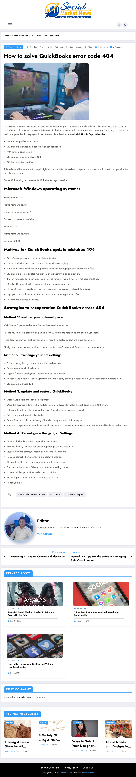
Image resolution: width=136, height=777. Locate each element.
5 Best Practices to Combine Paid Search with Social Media (96, 614)
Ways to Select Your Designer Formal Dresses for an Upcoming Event (51, 743)
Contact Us (88, 767)
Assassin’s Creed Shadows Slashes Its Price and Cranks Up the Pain (31, 614)
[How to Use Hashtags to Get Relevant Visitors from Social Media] (35, 645)
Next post (75, 552)
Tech (19, 47)
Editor (90, 47)
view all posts (44, 534)
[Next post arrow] (131, 556)
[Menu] (10, 24)
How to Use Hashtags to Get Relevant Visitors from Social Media (30, 666)
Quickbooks (59, 47)
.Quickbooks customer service (41, 47)
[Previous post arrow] (5, 556)
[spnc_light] (125, 25)
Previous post (58, 552)
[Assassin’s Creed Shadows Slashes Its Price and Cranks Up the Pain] (35, 593)
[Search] (119, 25)
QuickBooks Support (74, 47)
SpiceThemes (89, 772)
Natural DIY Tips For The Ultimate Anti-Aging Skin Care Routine (98, 558)
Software (9, 47)
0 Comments (118, 47)
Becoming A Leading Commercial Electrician (38, 557)
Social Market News (65, 772)
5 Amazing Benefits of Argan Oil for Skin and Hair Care (116, 743)
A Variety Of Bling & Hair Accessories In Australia (15, 737)
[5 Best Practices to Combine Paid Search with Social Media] (101, 593)
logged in (21, 697)
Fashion (9, 723)
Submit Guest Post (50, 767)
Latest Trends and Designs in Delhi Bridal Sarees (83, 744)
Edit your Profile (86, 527)
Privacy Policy (71, 767)
